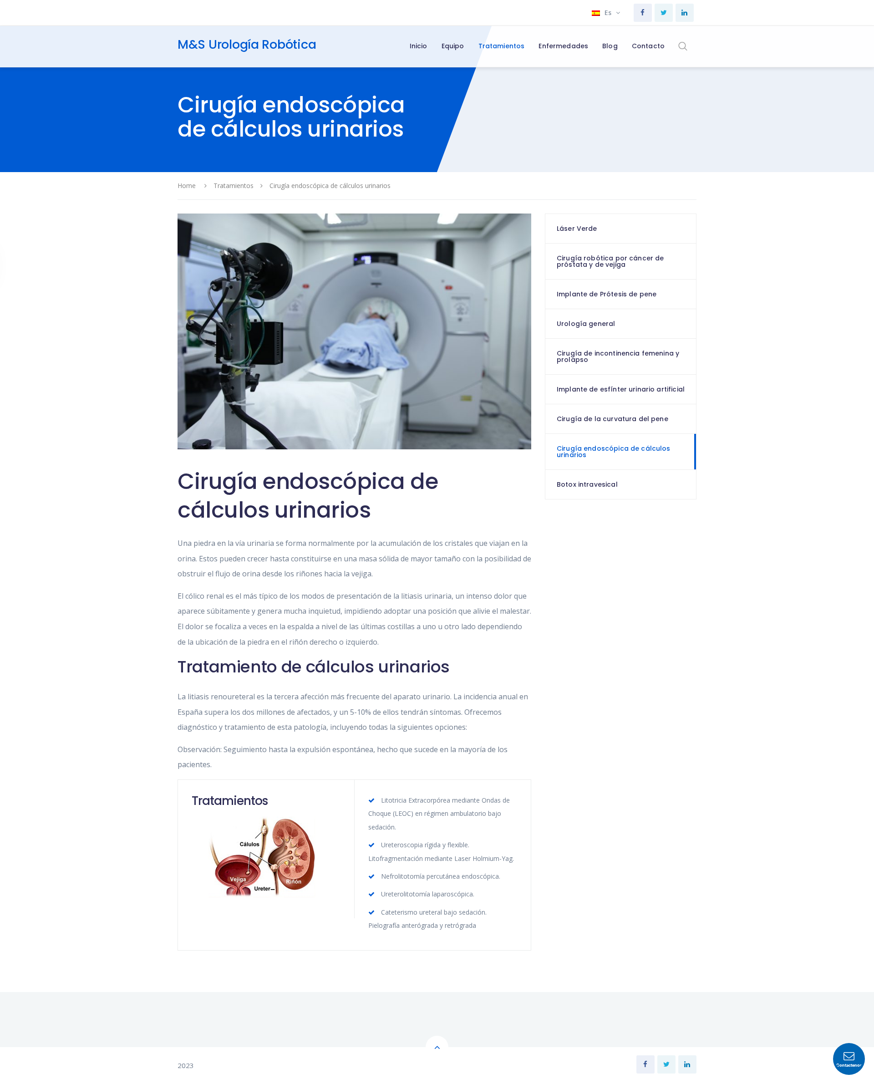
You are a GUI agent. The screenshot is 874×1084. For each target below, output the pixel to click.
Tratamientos (233, 185)
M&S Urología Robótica (247, 44)
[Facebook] (643, 13)
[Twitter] (664, 13)
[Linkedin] (685, 13)
